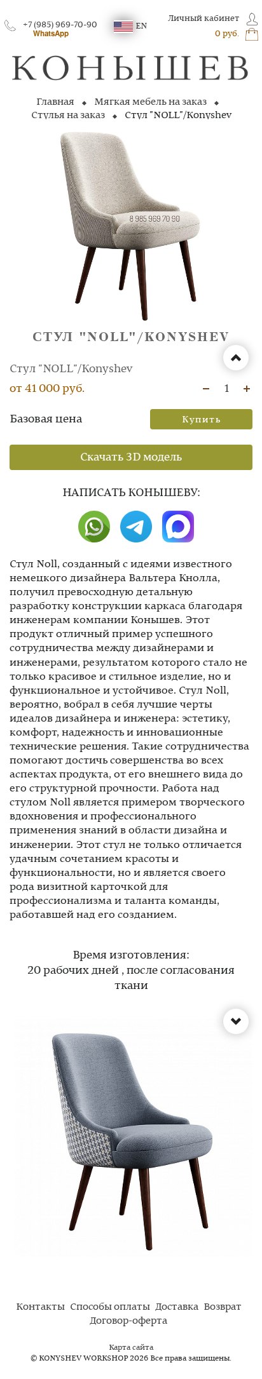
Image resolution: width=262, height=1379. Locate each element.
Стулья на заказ (68, 115)
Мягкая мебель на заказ (150, 102)
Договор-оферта (128, 1321)
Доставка (176, 1307)
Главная (55, 102)
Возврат (222, 1307)
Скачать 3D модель (131, 457)
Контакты (40, 1307)
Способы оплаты (110, 1307)
